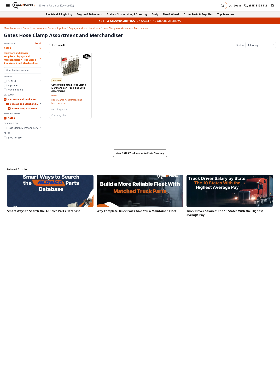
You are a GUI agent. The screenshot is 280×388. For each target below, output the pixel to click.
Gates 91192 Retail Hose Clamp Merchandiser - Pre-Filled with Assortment (68, 88)
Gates (54, 95)
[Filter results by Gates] (84, 56)
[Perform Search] (222, 5)
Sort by (240, 45)
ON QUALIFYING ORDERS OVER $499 (158, 21)
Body (155, 14)
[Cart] (272, 5)
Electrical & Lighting (59, 14)
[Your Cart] (272, 5)
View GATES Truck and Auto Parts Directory (140, 153)
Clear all (37, 43)
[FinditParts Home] (23, 5)
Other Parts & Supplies (198, 14)
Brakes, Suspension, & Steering (127, 14)
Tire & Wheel (171, 14)
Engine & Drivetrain (89, 14)
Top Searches (225, 14)
